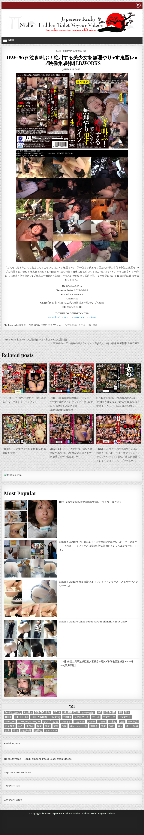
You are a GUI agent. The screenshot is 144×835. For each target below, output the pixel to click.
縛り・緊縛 (132, 726)
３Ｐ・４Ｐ (51, 730)
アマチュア (109, 717)
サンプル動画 (69, 325)
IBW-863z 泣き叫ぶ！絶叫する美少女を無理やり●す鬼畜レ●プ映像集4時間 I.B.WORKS (72, 60)
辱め (15, 730)
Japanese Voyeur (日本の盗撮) (78, 712)
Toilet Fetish (21, 717)
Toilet (8, 717)
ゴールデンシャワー (29, 721)
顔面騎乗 (26, 730)
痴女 (111, 726)
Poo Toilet (109, 712)
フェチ (91, 721)
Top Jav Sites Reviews (17, 772)
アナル (96, 717)
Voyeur (67, 717)
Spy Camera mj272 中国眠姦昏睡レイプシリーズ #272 (90, 502)
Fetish (57, 712)
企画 (122, 721)
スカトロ (79, 721)
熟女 (103, 726)
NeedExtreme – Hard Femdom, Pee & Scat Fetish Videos (38, 758)
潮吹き (94, 726)
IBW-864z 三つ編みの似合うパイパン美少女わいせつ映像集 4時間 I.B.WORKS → (97, 343)
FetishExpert (12, 743)
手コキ (30, 726)
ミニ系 (82, 325)
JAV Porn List (12, 786)
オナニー (10, 721)
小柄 (89, 325)
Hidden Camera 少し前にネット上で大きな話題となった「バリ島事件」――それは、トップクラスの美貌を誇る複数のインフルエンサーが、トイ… (99, 545)
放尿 (55, 726)
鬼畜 (95, 325)
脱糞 (7, 730)
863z (37, 325)
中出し (112, 721)
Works (57, 325)
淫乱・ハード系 (78, 726)
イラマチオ (124, 717)
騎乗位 (38, 730)
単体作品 (133, 721)
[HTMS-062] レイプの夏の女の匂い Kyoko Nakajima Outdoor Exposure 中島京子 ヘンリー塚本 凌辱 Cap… (117, 402)
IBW (43, 325)
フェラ (102, 721)
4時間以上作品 (25, 325)
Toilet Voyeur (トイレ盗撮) (45, 717)
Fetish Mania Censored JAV (72, 50)
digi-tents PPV (42, 712)
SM (120, 712)
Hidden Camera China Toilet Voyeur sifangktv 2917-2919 (93, 621)
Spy (127, 712)
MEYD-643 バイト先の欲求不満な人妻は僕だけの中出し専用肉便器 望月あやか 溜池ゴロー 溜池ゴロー (71, 453)
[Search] (138, 6)
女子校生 (10, 726)
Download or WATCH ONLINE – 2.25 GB (72, 317)
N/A (50, 325)
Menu (11, 40)
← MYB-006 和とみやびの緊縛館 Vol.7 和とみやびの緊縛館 (35, 339)
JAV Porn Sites (13, 799)
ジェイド (66, 721)
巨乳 (20, 726)
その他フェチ (81, 717)
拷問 (47, 726)
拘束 (39, 726)
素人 (120, 726)
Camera (28, 712)
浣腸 (64, 726)
